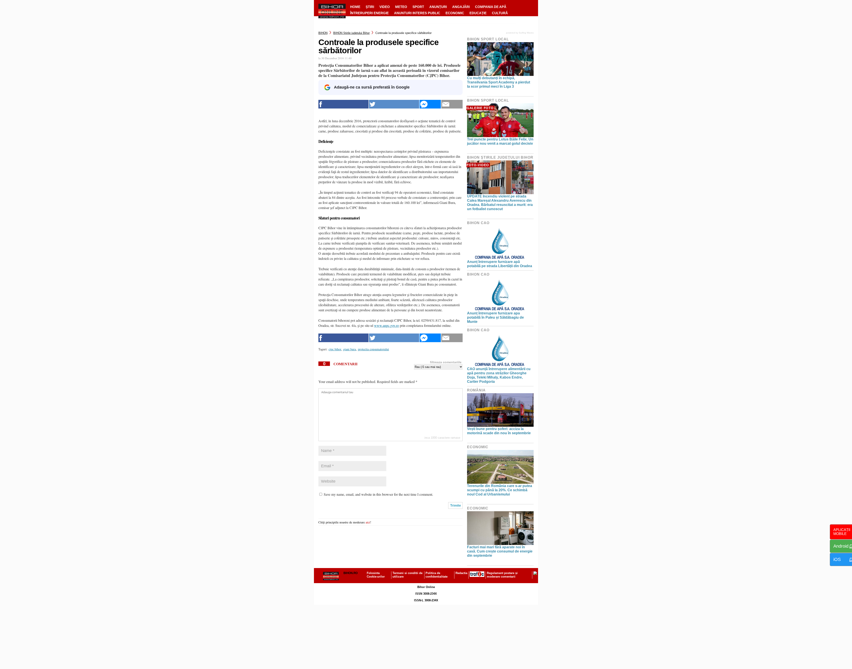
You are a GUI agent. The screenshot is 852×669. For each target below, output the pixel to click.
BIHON (322, 33)
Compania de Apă (490, 7)
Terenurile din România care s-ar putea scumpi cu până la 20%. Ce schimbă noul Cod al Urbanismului (499, 490)
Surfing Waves (526, 33)
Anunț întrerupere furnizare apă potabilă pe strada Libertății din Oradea (499, 264)
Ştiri (370, 7)
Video (384, 7)
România (476, 390)
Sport (418, 7)
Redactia (461, 573)
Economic (455, 13)
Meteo (401, 7)
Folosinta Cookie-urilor (376, 574)
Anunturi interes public (417, 13)
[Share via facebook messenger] (430, 104)
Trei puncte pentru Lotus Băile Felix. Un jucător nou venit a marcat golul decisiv (500, 141)
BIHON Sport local (488, 39)
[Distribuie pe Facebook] (343, 104)
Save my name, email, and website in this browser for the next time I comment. (378, 494)
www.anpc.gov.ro (386, 325)
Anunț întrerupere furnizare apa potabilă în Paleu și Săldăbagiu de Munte (495, 317)
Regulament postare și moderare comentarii (502, 574)
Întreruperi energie (369, 13)
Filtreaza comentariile (446, 362)
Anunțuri (438, 7)
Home (355, 7)
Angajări (461, 7)
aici (368, 522)
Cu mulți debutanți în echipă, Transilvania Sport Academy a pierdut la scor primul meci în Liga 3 (498, 82)
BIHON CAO (478, 223)
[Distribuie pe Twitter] (394, 104)
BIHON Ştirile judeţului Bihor (351, 33)
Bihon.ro (350, 573)
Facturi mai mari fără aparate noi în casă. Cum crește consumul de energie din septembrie (499, 551)
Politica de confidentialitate (437, 574)
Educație (478, 13)
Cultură (500, 13)
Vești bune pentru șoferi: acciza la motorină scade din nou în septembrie (499, 431)
